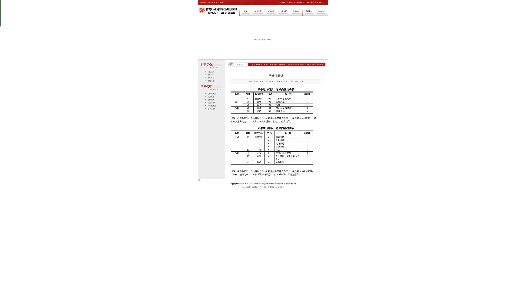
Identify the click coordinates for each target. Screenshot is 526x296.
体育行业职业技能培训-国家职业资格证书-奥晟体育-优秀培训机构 (287, 64)
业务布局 (283, 11)
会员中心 (254, 187)
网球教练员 (212, 106)
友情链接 (279, 187)
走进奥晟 (258, 11)
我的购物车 (300, 2)
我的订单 (309, 2)
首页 (245, 11)
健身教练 (211, 97)
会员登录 (290, 2)
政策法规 (211, 81)
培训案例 (308, 11)
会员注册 (281, 2)
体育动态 (271, 11)
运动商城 (321, 11)
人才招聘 (263, 187)
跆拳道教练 (212, 109)
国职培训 (211, 75)
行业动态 (211, 72)
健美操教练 (212, 103)
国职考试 (296, 11)
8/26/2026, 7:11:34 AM (216, 2)
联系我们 (318, 2)
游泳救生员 (212, 94)
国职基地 (211, 78)
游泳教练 (211, 100)
